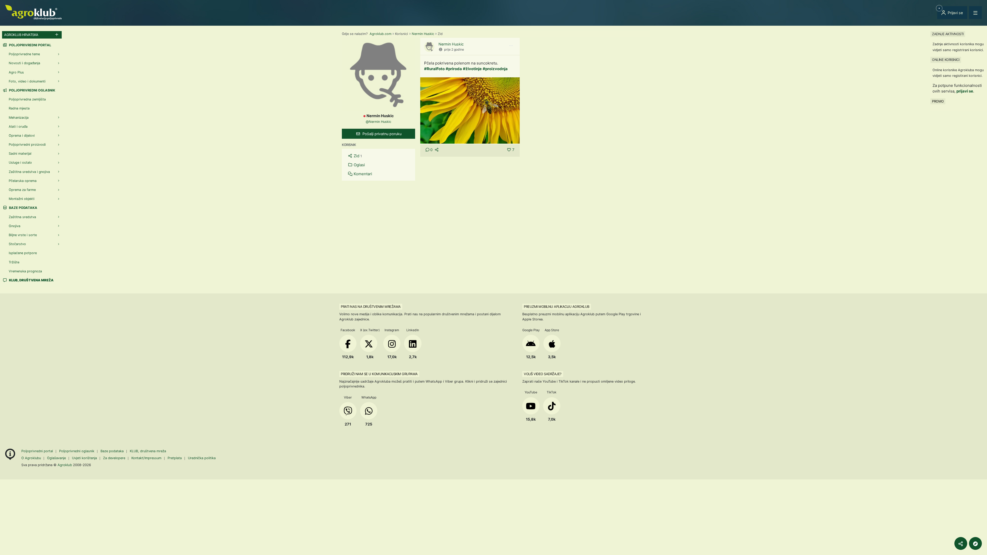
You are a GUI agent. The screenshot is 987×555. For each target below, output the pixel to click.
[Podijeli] (960, 543)
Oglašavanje (56, 458)
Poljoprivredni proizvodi (27, 144)
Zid (357, 155)
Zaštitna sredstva (22, 217)
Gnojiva (14, 226)
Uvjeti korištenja (84, 458)
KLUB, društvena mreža (148, 451)
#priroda (454, 68)
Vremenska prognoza (25, 271)
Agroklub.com (380, 34)
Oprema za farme (22, 190)
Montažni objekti (21, 199)
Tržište (14, 262)
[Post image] (470, 110)
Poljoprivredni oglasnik (31, 90)
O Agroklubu (31, 458)
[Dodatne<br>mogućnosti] (975, 543)
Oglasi (359, 164)
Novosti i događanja (24, 63)
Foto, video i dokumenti (27, 81)
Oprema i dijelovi (22, 135)
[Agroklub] (33, 12)
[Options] (511, 46)
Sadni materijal (20, 153)
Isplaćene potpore (23, 253)
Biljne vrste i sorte (23, 235)
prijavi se (964, 91)
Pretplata (175, 458)
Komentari (362, 173)
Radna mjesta (19, 108)
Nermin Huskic (423, 34)
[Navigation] (975, 12)
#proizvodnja (495, 68)
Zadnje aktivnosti (948, 34)
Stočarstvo (17, 244)
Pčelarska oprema (22, 181)
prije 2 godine (454, 49)
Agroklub (65, 465)
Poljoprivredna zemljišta (27, 99)
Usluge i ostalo (20, 162)
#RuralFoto (434, 68)
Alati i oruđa (18, 126)
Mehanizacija (19, 117)
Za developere (114, 458)
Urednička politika (202, 458)
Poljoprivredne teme (24, 54)
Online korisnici (945, 60)
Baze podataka (22, 208)
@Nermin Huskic (378, 122)
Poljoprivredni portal (29, 45)
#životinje (472, 68)
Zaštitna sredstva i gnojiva (29, 172)
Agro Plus (16, 72)
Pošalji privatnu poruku (381, 134)
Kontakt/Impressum (146, 458)
